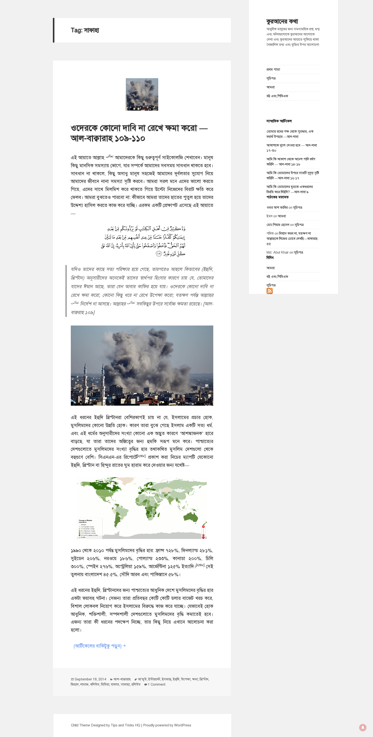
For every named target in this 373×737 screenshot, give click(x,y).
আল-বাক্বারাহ (122, 679)
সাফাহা (125, 684)
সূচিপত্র (271, 78)
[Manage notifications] (362, 727)
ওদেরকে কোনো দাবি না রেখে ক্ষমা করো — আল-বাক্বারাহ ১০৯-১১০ (139, 133)
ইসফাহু (166, 679)
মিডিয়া (105, 684)
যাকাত (115, 684)
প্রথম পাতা (273, 69)
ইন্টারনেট (154, 679)
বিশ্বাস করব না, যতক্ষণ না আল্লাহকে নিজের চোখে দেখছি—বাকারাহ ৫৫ (292, 238)
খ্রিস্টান (204, 679)
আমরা (271, 87)
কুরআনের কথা (282, 21)
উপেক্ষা (185, 679)
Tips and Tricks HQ (125, 725)
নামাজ (84, 684)
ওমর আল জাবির (277, 207)
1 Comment (157, 684)
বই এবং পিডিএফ (277, 96)
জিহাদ (75, 684)
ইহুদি (176, 679)
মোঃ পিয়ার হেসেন (278, 225)
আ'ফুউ (142, 679)
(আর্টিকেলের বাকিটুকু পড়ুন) (97, 646)
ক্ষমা (195, 679)
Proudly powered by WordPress (167, 725)
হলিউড (136, 684)
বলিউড (94, 684)
